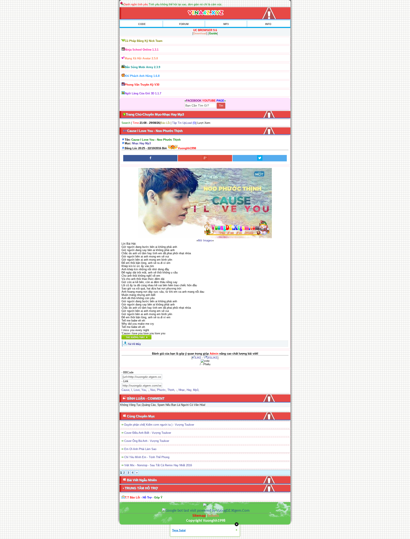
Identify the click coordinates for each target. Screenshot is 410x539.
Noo (152, 389)
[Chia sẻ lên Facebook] (150, 158)
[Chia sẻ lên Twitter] (260, 158)
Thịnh (170, 389)
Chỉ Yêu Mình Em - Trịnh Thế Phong (146, 457)
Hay (189, 389)
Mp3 (195, 389)
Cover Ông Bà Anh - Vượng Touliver (146, 441)
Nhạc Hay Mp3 (141, 143)
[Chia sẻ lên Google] (205, 158)
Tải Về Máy (134, 344)
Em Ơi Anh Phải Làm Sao (140, 449)
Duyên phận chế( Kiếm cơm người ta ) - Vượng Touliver (159, 424)
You (143, 389)
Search (126, 122)
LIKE (198, 357)
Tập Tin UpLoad (182, 122)
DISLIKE (212, 357)
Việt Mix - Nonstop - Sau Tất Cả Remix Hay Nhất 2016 (158, 465)
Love (137, 389)
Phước (161, 389)
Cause (125, 389)
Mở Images (205, 240)
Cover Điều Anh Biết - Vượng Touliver (147, 432)
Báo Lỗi (165, 122)
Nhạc (182, 389)
